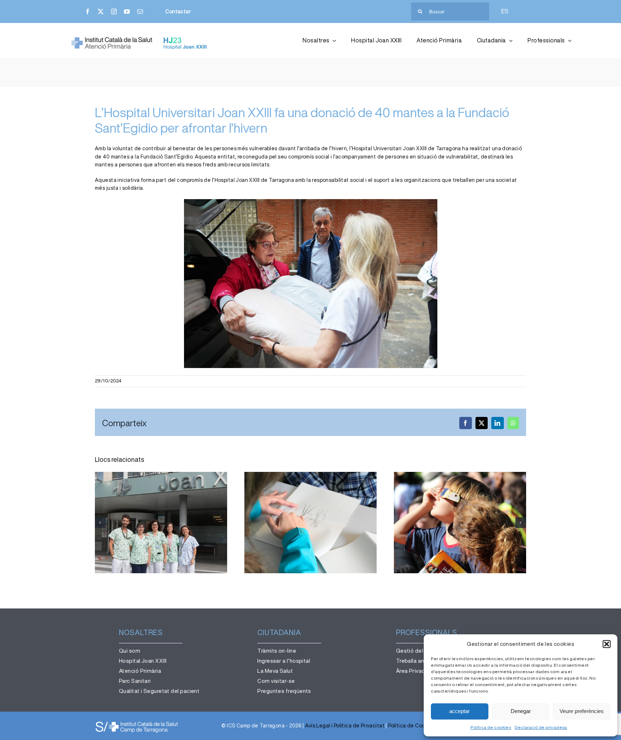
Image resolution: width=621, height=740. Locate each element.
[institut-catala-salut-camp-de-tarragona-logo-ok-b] (137, 723)
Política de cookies (490, 727)
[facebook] (88, 11)
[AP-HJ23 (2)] (140, 39)
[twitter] (101, 11)
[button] (606, 644)
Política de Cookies (411, 725)
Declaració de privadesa (541, 727)
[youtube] (127, 11)
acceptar (459, 711)
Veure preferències (582, 711)
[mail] (140, 11)
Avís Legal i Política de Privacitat (345, 725)
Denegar (521, 711)
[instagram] (114, 11)
